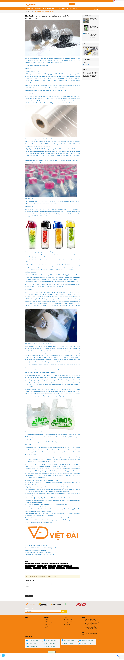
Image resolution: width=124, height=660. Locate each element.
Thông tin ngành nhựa (48, 8)
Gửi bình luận (29, 596)
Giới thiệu (69, 8)
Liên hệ (75, 8)
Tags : (26, 561)
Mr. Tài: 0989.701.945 (32, 646)
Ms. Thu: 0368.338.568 (33, 640)
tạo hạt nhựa (51, 568)
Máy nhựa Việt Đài (68, 565)
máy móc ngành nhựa (42, 565)
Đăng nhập (86, 4)
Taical (55, 275)
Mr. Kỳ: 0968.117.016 (50, 643)
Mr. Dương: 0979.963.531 (51, 640)
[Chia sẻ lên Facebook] (84, 64)
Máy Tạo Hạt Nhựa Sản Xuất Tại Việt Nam (93, 34)
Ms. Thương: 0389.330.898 (87, 640)
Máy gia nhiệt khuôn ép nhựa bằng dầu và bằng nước (94, 27)
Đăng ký (95, 4)
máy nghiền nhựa (52, 565)
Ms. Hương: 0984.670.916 (69, 643)
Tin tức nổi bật (87, 15)
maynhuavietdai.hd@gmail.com (91, 633)
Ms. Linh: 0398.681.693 (86, 643)
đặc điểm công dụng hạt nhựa (72, 568)
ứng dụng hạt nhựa (60, 568)
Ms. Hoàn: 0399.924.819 (69, 640)
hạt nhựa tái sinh (64, 563)
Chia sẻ (84, 62)
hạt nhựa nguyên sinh (54, 563)
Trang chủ (29, 8)
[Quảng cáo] (90, 50)
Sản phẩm (37, 8)
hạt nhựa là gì (44, 563)
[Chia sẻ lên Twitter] (86, 64)
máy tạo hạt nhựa (37, 568)
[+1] (89, 64)
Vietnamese (117, 0)
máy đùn (45, 568)
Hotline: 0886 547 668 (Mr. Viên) (91, 630)
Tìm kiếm (72, 4)
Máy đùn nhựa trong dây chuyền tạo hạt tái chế (94, 20)
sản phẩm (96, 9)
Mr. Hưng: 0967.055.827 (51, 646)
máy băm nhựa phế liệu (30, 565)
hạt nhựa (37, 563)
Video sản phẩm (61, 8)
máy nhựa (60, 565)
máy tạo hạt (28, 568)
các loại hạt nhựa (29, 563)
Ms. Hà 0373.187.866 (32, 643)
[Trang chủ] (30, 4)
